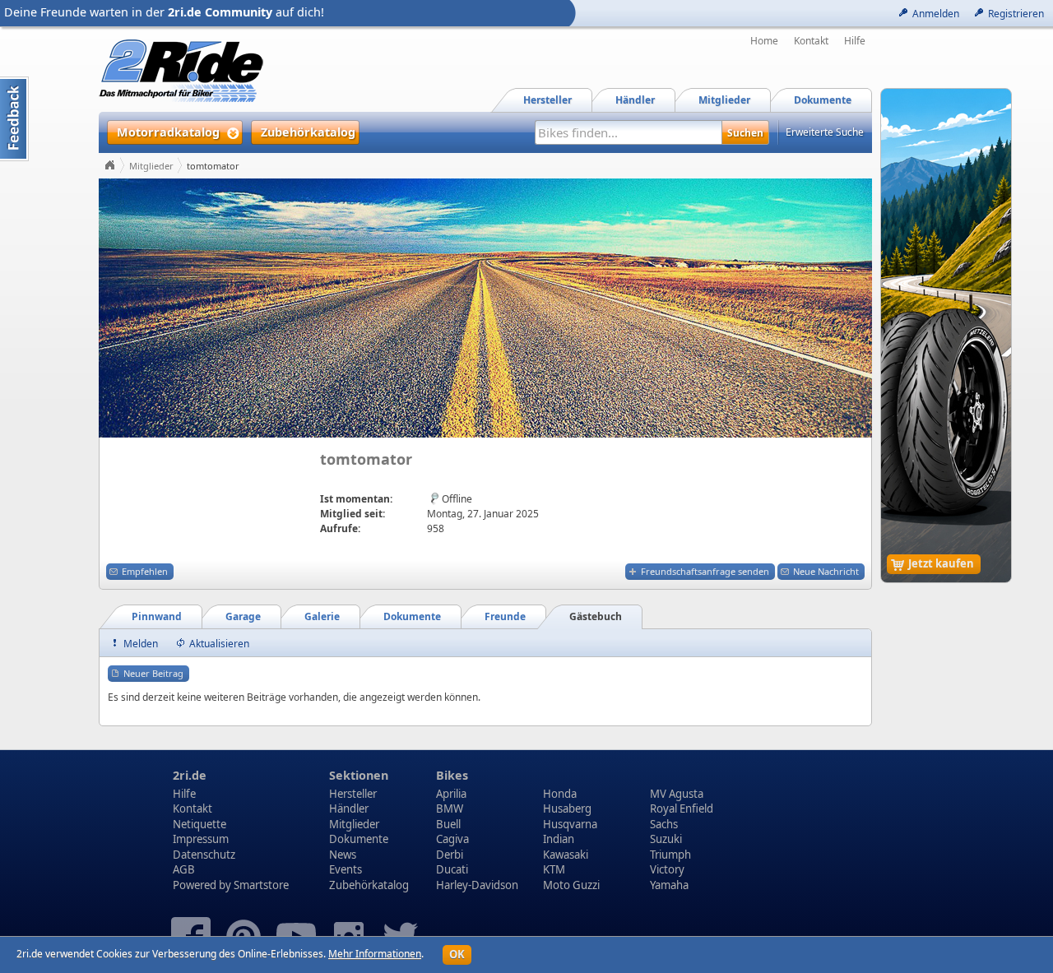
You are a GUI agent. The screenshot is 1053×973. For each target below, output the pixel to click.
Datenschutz (204, 854)
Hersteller (353, 793)
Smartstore (261, 885)
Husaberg (567, 808)
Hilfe (854, 41)
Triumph (670, 854)
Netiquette (199, 824)
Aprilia (451, 793)
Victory (667, 869)
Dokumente (358, 839)
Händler (349, 808)
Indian (558, 839)
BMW (449, 808)
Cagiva (452, 839)
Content (14, 118)
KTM (554, 869)
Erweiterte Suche (825, 132)
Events (345, 869)
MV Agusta (676, 793)
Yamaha (669, 885)
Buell (448, 824)
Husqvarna (570, 824)
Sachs (664, 824)
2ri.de (189, 775)
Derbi (449, 854)
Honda (560, 793)
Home (764, 41)
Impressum (201, 839)
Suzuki (666, 839)
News (342, 854)
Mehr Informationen (374, 954)
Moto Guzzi (571, 885)
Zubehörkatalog (369, 885)
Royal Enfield (681, 808)
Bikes (452, 775)
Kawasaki (565, 854)
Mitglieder (151, 166)
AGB (184, 869)
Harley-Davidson (477, 885)
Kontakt (811, 41)
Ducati (452, 869)
